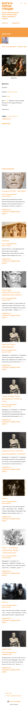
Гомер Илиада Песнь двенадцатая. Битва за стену (12, 398)
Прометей (9, 91)
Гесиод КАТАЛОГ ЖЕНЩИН (14, 191)
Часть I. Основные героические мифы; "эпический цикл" (10, 550)
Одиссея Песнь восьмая (12, 451)
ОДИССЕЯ (6, 649)
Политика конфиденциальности (14, 695)
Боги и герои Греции (7, 6)
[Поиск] (21, 3)
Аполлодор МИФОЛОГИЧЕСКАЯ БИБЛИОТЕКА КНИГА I (12, 292)
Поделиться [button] (6, 119)
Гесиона (15, 91)
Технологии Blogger (15, 701)
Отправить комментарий (11, 211)
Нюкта (4, 498)
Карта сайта (9, 693)
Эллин (6, 100)
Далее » (4, 213)
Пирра (8, 96)
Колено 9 (14, 116)
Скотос (5, 602)
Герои (8, 116)
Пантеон (5, 23)
